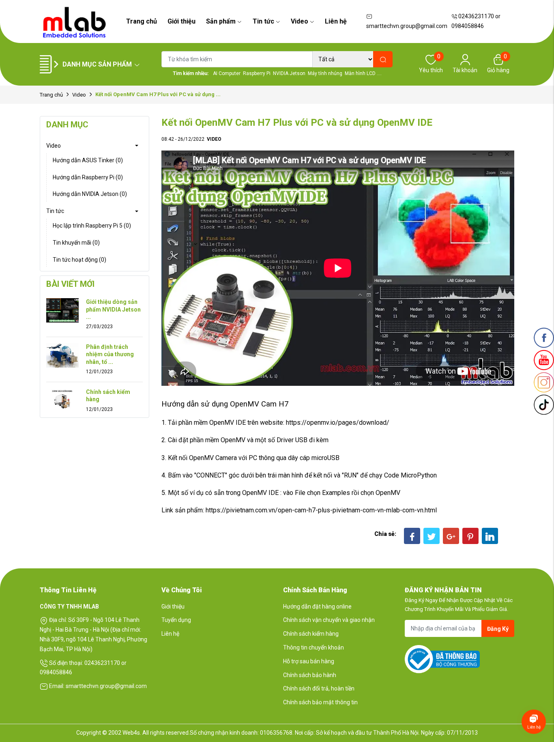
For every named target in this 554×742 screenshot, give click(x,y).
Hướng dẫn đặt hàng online (317, 606)
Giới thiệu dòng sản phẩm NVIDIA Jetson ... (113, 309)
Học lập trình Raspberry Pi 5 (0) (92, 225)
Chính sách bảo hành (309, 675)
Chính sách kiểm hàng (108, 395)
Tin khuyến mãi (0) (76, 242)
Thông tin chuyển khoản (313, 647)
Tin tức (263, 21)
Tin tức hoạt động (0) (79, 259)
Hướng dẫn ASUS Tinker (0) (88, 160)
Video (299, 21)
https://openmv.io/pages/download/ (337, 422)
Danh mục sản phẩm (97, 64)
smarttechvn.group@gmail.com (406, 26)
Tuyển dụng (176, 620)
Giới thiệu (181, 21)
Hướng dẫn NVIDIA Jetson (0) (90, 194)
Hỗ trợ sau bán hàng (308, 661)
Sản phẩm (221, 21)
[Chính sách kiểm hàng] (62, 400)
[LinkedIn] (490, 536)
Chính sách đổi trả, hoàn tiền (318, 688)
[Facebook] (412, 536)
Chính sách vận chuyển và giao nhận (329, 620)
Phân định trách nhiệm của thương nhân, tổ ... (110, 354)
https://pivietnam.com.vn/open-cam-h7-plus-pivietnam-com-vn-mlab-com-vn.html (321, 510)
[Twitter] (431, 536)
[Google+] (451, 536)
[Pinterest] (470, 536)
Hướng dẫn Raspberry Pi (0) (88, 177)
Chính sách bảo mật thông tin (320, 702)
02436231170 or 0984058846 (475, 21)
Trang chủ (141, 21)
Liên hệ (336, 21)
